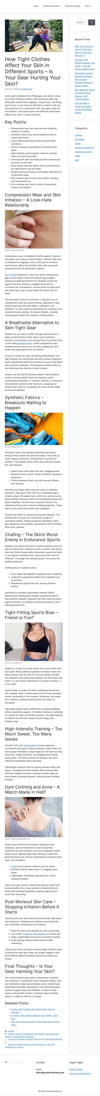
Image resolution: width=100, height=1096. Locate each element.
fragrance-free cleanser (34, 934)
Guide (78, 143)
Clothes (11, 1031)
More (87, 6)
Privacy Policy (76, 1069)
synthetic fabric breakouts (23, 1037)
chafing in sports (14, 1034)
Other (77, 156)
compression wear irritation (33, 1034)
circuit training (30, 745)
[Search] (91, 22)
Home (36, 6)
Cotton (14, 866)
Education (80, 139)
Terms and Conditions (80, 1073)
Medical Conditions (52, 6)
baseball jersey (24, 343)
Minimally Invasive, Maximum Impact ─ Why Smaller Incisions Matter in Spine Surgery (84, 79)
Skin (77, 160)
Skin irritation (11, 275)
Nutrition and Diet (72, 6)
